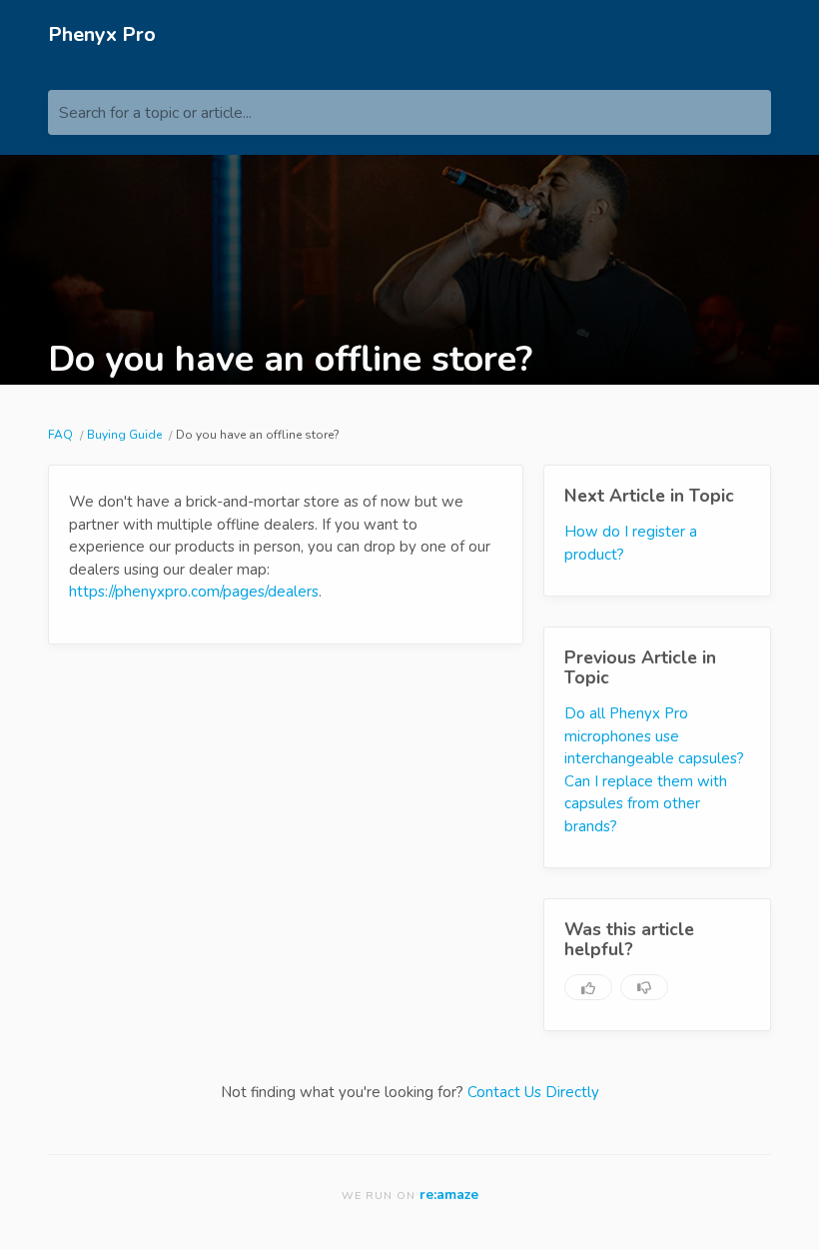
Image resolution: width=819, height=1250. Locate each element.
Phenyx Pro (102, 34)
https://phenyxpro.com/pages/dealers (194, 592)
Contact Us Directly (533, 1092)
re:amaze (448, 1194)
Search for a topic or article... (155, 113)
